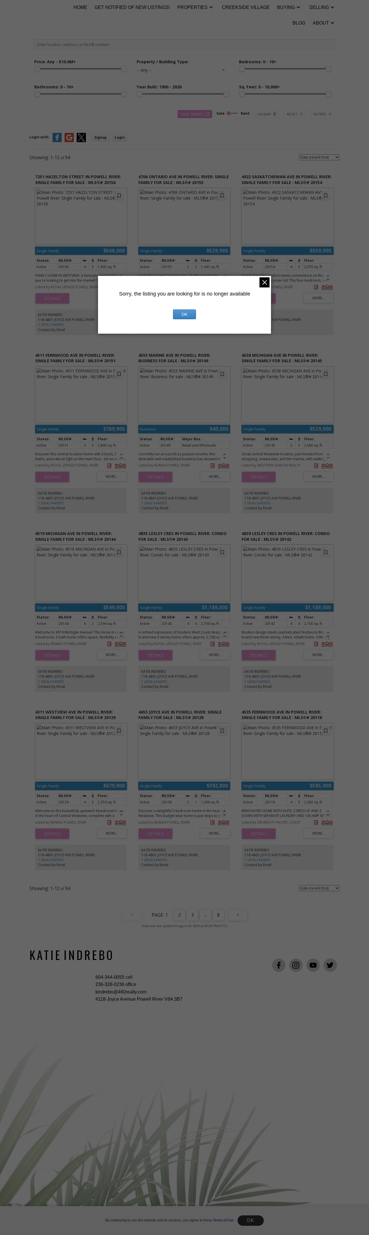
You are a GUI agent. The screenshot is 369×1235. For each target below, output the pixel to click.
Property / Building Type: (163, 61)
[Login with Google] (69, 140)
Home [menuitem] (80, 7)
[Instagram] (295, 965)
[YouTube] (313, 965)
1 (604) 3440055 (51, 324)
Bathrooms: (54, 87)
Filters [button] (319, 114)
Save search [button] (192, 114)
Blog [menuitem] (299, 23)
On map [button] (264, 114)
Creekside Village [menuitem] (246, 7)
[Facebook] (278, 965)
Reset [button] (292, 114)
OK (250, 1220)
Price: (55, 61)
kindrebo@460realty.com (120, 991)
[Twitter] (330, 965)
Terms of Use (223, 1220)
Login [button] (120, 137)
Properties (192, 7)
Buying (286, 7)
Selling (319, 7)
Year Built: (159, 87)
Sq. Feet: (259, 87)
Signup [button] (100, 137)
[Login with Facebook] (57, 140)
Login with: (39, 137)
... (205, 915)
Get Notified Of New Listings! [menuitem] (132, 7)
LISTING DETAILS (52, 298)
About (321, 23)
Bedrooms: (257, 61)
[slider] (37, 69)
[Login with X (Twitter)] (81, 140)
